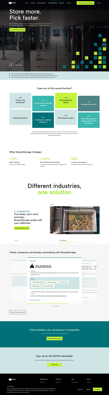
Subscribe (54, 364)
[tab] (50, 306)
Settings (80, 389)
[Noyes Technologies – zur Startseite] (14, 3)
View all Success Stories (17, 312)
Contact (69, 3)
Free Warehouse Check (17, 30)
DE (97, 3)
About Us (61, 3)
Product (32, 3)
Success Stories (41, 3)
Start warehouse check (22, 228)
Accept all (97, 389)
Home (26, 3)
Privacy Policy (25, 392)
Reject (89, 389)
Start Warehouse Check (54, 338)
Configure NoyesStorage (85, 3)
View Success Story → (36, 300)
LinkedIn (89, 382)
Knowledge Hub (52, 3)
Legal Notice (74, 382)
